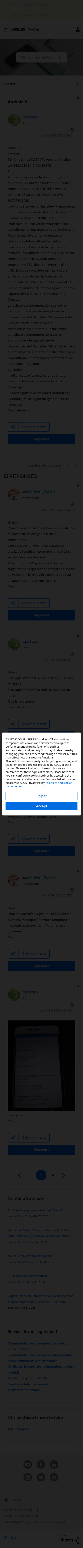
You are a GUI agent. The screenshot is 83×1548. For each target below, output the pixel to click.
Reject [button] (41, 795)
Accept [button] (41, 806)
